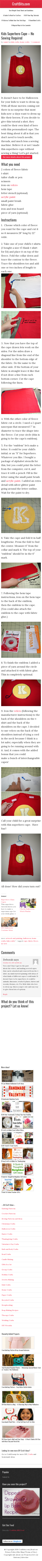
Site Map (20, 1552)
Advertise (24, 1557)
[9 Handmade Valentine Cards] (17, 1097)
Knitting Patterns (8, 1209)
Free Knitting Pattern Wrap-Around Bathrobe (15, 1350)
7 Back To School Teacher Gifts (10, 1192)
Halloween (27, 938)
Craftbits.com (24, 1549)
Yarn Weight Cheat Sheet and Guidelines (21, 10)
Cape (25, 941)
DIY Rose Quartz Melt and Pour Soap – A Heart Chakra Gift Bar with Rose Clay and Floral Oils (21, 1440)
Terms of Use (30, 1552)
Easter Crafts (7, 1234)
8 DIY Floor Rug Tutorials (31, 15)
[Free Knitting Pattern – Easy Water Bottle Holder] (18, 1385)
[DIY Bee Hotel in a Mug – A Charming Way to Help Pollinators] (18, 1403)
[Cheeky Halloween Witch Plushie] (28, 903)
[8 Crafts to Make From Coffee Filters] (17, 1128)
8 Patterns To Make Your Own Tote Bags (14, 20)
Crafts (30, 1454)
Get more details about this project (17, 157)
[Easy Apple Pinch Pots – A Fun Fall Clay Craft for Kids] (18, 1420)
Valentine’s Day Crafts (10, 1244)
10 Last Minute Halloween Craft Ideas (12, 1083)
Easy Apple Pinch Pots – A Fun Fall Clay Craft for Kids (18, 1422)
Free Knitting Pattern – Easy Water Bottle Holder (17, 1387)
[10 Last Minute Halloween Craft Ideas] (17, 1082)
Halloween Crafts (8, 1229)
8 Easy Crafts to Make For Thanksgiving (13, 1161)
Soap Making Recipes (10, 1310)
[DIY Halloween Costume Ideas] (9, 922)
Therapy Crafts (8, 1315)
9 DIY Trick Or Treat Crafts (9, 1145)
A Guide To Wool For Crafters (12, 15)
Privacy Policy (10, 1552)
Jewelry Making (8, 1280)
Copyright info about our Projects (17, 1555)
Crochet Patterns (9, 1214)
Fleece (35, 941)
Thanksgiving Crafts (10, 1239)
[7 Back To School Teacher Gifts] (17, 1190)
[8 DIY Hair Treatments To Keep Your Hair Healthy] (17, 1113)
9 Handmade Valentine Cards (10, 1099)
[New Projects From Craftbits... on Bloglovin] (12, 1542)
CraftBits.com (21, 3)
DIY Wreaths (7, 1325)
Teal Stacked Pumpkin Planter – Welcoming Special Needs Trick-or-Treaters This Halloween (21, 1368)
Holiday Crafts (7, 1275)
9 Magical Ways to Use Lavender (21, 25)
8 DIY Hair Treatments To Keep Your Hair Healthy (16, 1114)
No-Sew (4, 944)
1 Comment (35, 42)
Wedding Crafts (8, 1320)
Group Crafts (7, 1270)
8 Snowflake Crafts (34, 20)
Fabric (30, 941)
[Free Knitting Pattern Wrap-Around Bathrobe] (18, 1349)
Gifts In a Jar (7, 1264)
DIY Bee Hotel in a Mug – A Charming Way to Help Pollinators (20, 1404)
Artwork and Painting (14, 938)
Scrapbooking (7, 1305)
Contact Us (5, 1477)
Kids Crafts (15, 42)
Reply (5, 994)
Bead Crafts (6, 1254)
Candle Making (7, 1259)
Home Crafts (24, 42)
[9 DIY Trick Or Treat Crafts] (17, 1144)
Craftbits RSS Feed (16, 1530)
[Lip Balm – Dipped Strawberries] (21, 1515)
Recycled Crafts (8, 1300)
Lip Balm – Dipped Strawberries (12, 1517)
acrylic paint (8, 197)
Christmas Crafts (8, 1224)
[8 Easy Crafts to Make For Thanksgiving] (17, 1159)
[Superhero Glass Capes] (10, 906)
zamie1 (6, 42)
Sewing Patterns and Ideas (12, 1219)
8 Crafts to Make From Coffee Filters (12, 1130)
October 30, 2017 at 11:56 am (12, 963)
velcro (14, 185)
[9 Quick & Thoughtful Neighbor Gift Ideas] (17, 1175)
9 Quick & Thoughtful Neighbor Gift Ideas (14, 1176)
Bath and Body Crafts (10, 1249)
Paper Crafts (7, 1295)
